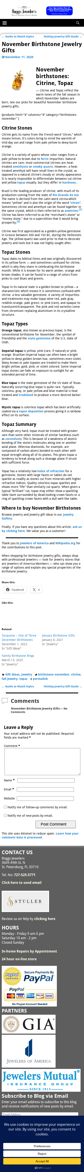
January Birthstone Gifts (58, 635)
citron (75, 202)
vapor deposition (31, 411)
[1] (80, 209)
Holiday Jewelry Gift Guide (63, 36)
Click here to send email (22, 883)
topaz (21, 182)
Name (9, 780)
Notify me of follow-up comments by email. (38, 807)
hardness (69, 182)
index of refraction (50, 471)
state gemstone (39, 338)
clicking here (44, 919)
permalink (40, 678)
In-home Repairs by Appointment (29, 951)
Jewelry (26, 674)
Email (9, 789)
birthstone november (53, 674)
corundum (12, 439)
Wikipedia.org (65, 543)
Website (9, 798)
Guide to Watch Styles (18, 36)
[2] (18, 221)
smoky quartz (43, 166)
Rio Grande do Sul (65, 195)
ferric (45, 159)
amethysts (20, 166)
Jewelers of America (34, 543)
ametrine (71, 210)
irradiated (26, 395)
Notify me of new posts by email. (30, 815)
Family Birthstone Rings (18, 655)
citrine (76, 674)
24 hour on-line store (19, 959)
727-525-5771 (25, 875)
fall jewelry (10, 678)
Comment (12, 746)
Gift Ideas (12, 674)
